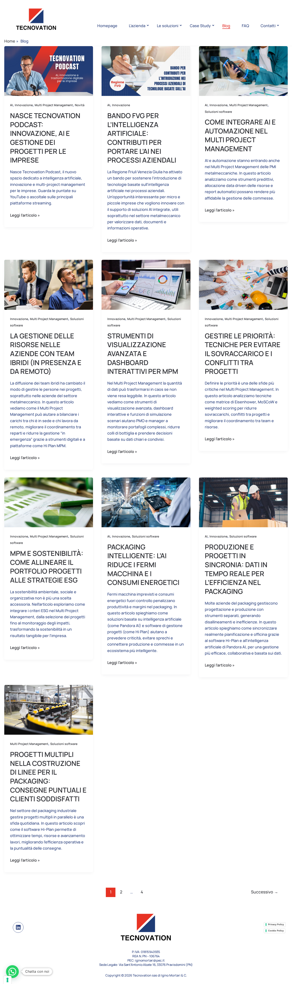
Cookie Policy (276, 930)
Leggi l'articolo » (25, 215)
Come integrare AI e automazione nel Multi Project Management (240, 135)
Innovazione (24, 105)
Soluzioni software (218, 112)
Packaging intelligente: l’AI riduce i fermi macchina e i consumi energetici (143, 564)
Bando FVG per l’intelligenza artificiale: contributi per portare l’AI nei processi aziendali (141, 138)
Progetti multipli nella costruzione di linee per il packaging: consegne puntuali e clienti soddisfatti (48, 776)
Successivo (264, 892)
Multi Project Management (54, 105)
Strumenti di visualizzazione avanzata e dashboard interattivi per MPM (142, 353)
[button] (12, 971)
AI (11, 105)
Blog (226, 25)
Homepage (107, 25)
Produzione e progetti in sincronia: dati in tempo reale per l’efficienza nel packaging (236, 569)
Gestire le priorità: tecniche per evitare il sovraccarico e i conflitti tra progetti (242, 353)
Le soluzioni (167, 25)
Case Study (200, 25)
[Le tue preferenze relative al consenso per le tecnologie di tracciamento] (7, 980)
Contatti (268, 25)
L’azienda (137, 25)
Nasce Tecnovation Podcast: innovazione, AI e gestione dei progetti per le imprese (45, 138)
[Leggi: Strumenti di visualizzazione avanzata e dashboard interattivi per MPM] (146, 285)
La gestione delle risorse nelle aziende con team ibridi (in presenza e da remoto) (45, 353)
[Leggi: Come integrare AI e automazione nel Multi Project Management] (243, 71)
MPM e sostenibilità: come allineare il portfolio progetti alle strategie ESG (46, 567)
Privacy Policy (276, 924)
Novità (79, 105)
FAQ (245, 25)
